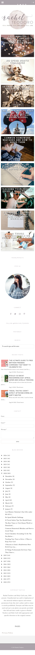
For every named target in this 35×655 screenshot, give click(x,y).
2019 (5, 555)
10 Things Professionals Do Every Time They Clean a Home (17, 236)
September (9, 485)
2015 (5, 567)
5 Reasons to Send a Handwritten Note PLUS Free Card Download (18, 215)
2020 (5, 473)
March (7, 503)
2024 (5, 461)
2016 (5, 564)
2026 (5, 455)
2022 (5, 467)
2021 (5, 470)
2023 (5, 464)
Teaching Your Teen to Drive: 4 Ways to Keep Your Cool (17, 191)
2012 (5, 576)
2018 (5, 558)
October (8, 482)
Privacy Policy (7, 633)
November (9, 479)
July (6, 491)
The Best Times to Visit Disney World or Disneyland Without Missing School (17, 114)
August (7, 488)
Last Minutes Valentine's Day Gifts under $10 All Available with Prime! (17, 39)
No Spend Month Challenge (17, 62)
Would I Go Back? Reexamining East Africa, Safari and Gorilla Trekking (21, 378)
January (8, 509)
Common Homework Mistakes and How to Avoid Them (17, 140)
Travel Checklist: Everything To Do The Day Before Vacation (17, 167)
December (9, 476)
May (7, 497)
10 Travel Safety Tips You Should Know (18, 88)
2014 (5, 570)
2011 (5, 579)
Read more (20, 372)
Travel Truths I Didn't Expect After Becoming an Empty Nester (20, 393)
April (7, 500)
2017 (5, 561)
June (7, 494)
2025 (5, 459)
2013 (5, 573)
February (8, 506)
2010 (5, 582)
